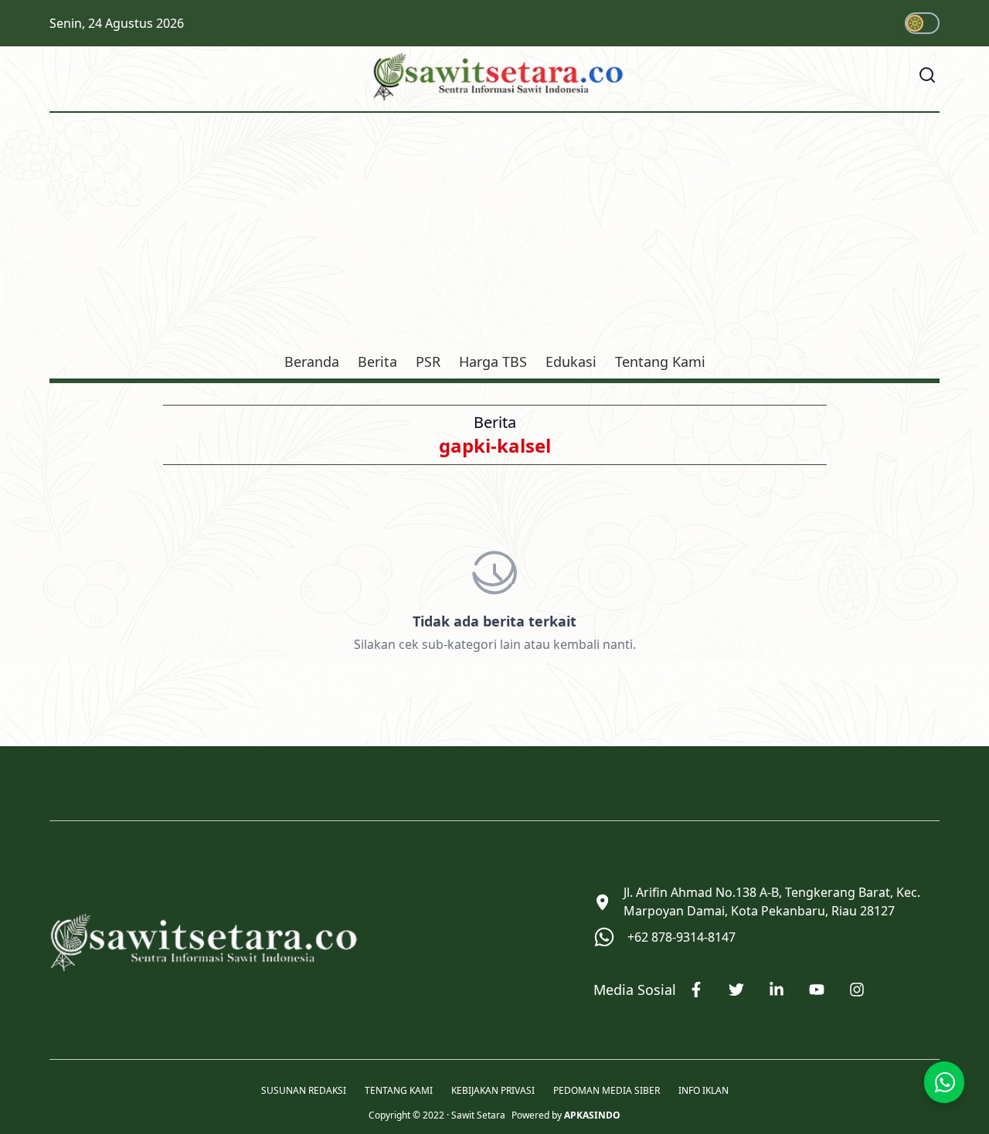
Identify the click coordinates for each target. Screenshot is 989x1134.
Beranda (311, 361)
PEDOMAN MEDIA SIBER (606, 1091)
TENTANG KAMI (399, 1091)
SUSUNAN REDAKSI (303, 1091)
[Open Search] (927, 75)
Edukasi (570, 361)
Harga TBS (493, 361)
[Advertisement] (494, 235)
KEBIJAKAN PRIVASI (493, 1091)
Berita (377, 361)
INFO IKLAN (703, 1091)
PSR (428, 361)
